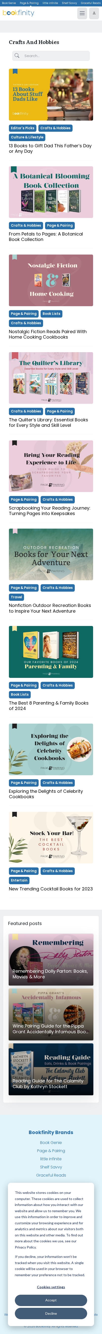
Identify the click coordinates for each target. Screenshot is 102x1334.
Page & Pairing (29, 3)
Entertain (19, 880)
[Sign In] (94, 13)
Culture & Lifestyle (27, 137)
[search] (17, 56)
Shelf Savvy (69, 3)
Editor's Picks (22, 128)
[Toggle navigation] (82, 13)
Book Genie (9, 3)
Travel (16, 597)
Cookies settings (51, 1287)
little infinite (50, 3)
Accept (51, 1300)
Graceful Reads (51, 1175)
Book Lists (51, 313)
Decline (51, 1313)
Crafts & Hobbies (55, 128)
